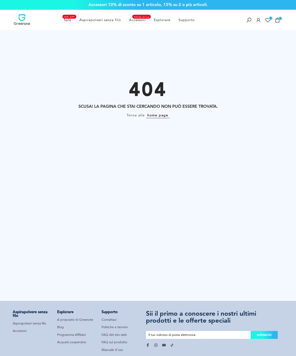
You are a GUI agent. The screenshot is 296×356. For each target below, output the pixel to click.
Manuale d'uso (112, 350)
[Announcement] (148, 5)
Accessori (139, 19)
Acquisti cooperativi (71, 342)
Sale (69, 19)
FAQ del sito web (114, 335)
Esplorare (162, 20)
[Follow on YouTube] (164, 345)
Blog (60, 327)
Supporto (187, 20)
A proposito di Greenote (75, 320)
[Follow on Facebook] (148, 345)
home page (157, 115)
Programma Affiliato (71, 335)
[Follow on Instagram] (155, 345)
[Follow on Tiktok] (172, 345)
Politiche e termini (115, 327)
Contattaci (109, 320)
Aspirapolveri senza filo (100, 20)
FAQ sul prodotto (114, 342)
